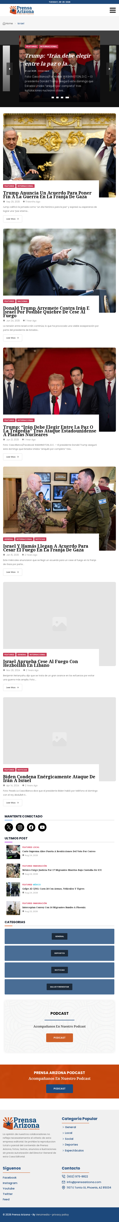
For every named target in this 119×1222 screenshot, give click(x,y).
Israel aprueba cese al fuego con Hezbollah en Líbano (40, 663)
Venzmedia (43, 1214)
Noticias (40, 539)
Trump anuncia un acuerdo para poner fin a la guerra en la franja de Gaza (47, 194)
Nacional (45, 43)
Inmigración (40, 866)
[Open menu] (112, 10)
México (37, 884)
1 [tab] (53, 97)
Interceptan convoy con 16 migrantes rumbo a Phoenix (54, 907)
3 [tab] (62, 97)
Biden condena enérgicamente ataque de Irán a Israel (49, 778)
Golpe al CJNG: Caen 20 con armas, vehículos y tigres (53, 888)
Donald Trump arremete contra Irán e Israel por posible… (57, 60)
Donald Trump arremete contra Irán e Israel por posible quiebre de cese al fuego (46, 311)
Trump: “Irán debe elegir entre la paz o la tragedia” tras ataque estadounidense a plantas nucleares (49, 430)
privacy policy (60, 1214)
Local (36, 847)
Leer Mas (11, 219)
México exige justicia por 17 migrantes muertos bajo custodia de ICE (62, 869)
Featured (31, 43)
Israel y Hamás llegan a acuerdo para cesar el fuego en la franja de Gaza (45, 548)
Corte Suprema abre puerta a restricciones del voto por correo (58, 851)
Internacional (25, 186)
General (8, 539)
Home (9, 23)
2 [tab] (57, 97)
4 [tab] (67, 97)
